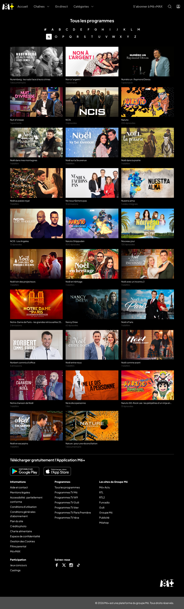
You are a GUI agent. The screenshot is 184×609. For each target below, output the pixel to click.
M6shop (104, 522)
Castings (15, 570)
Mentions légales (20, 492)
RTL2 (102, 497)
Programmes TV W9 (66, 497)
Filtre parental (18, 546)
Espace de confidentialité (25, 536)
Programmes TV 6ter (67, 507)
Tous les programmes (67, 487)
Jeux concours (18, 565)
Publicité (104, 517)
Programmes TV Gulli (67, 502)
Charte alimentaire (21, 531)
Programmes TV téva (67, 517)
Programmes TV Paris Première (73, 512)
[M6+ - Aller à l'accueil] (8, 6)
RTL (101, 492)
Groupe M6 (105, 512)
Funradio (104, 502)
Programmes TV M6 (66, 492)
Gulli (101, 507)
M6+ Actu (104, 487)
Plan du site (16, 521)
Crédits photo (18, 526)
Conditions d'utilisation (23, 506)
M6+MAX (15, 551)
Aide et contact (19, 487)
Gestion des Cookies (22, 541)
